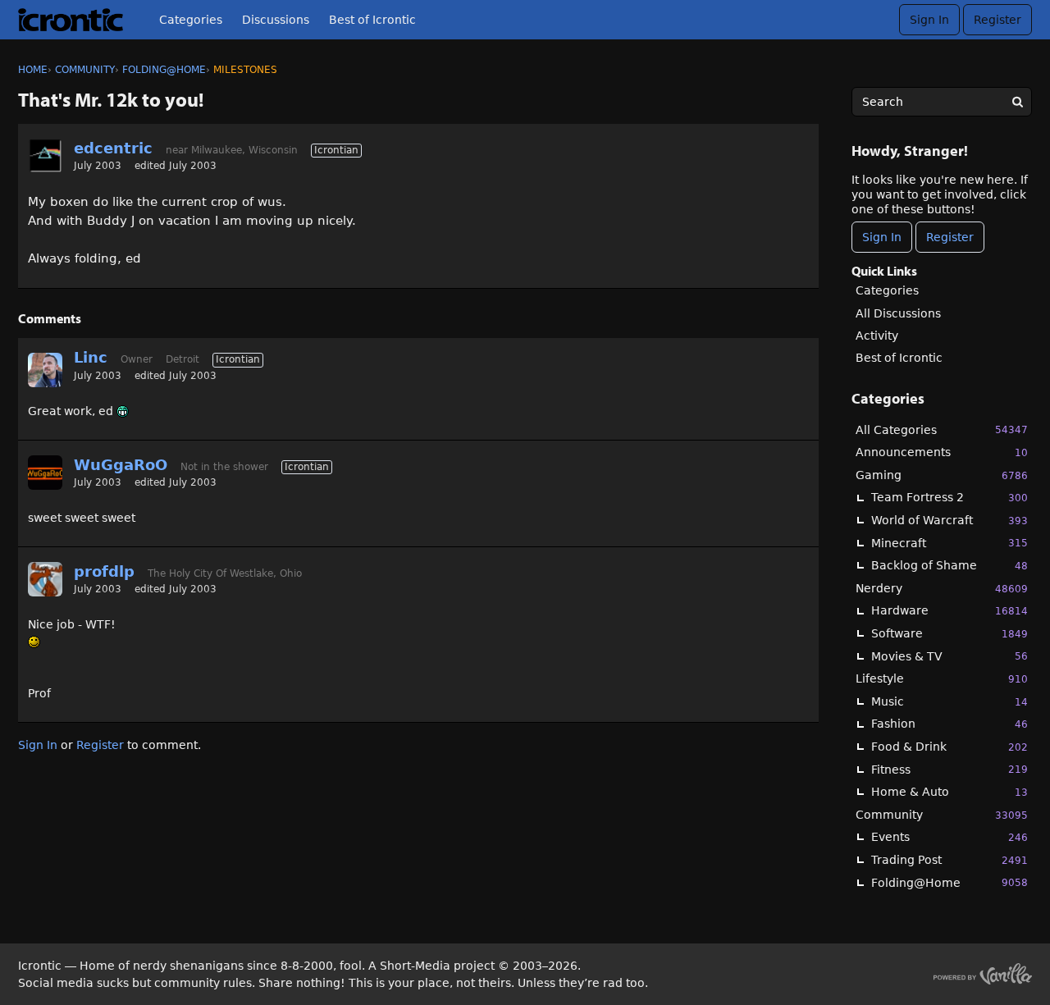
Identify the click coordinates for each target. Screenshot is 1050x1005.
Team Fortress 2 (949, 497)
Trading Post (949, 859)
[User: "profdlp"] (45, 579)
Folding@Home (949, 882)
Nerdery (942, 588)
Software (949, 633)
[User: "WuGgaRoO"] (45, 472)
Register (997, 19)
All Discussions (898, 313)
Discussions (275, 19)
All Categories (942, 429)
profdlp (104, 571)
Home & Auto (949, 791)
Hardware (949, 610)
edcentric (113, 148)
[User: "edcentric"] (45, 156)
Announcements (942, 452)
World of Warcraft (949, 520)
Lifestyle (942, 678)
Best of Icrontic (372, 19)
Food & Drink (949, 746)
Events (949, 836)
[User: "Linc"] (45, 370)
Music (949, 701)
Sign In (929, 19)
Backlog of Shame (949, 565)
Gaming (942, 475)
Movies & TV (949, 656)
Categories (190, 19)
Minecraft (949, 543)
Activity (877, 335)
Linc (90, 357)
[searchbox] (941, 101)
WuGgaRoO (120, 464)
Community (942, 814)
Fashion (949, 723)
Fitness (949, 769)
